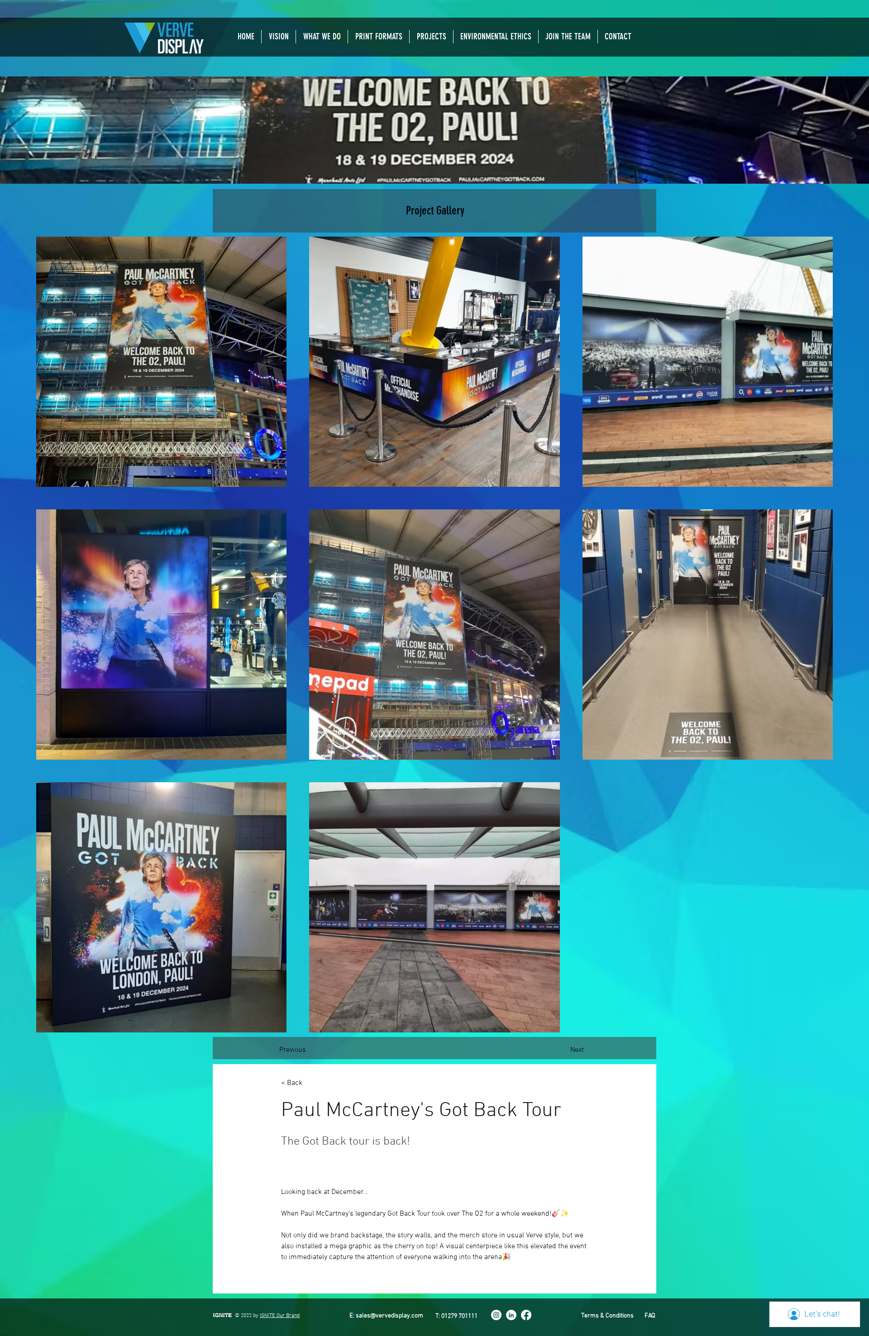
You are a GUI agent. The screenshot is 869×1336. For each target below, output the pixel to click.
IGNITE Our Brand (280, 1315)
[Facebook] (526, 1315)
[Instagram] (496, 1315)
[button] (322, 36)
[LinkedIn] (511, 1315)
